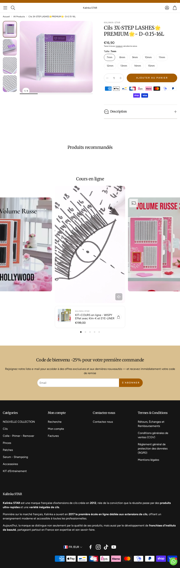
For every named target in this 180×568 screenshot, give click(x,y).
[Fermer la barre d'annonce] (176, 2)
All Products (19, 16)
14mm (137, 65)
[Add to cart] (118, 317)
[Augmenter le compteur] (120, 78)
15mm (151, 65)
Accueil (6, 16)
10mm (148, 57)
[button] (5, 7)
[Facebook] (90, 547)
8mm (122, 57)
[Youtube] (113, 547)
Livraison (119, 46)
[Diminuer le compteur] (107, 78)
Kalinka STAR (90, 7)
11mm (162, 57)
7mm (109, 57)
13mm (123, 65)
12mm (110, 65)
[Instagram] (98, 547)
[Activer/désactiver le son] (118, 296)
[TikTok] (106, 547)
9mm (135, 57)
